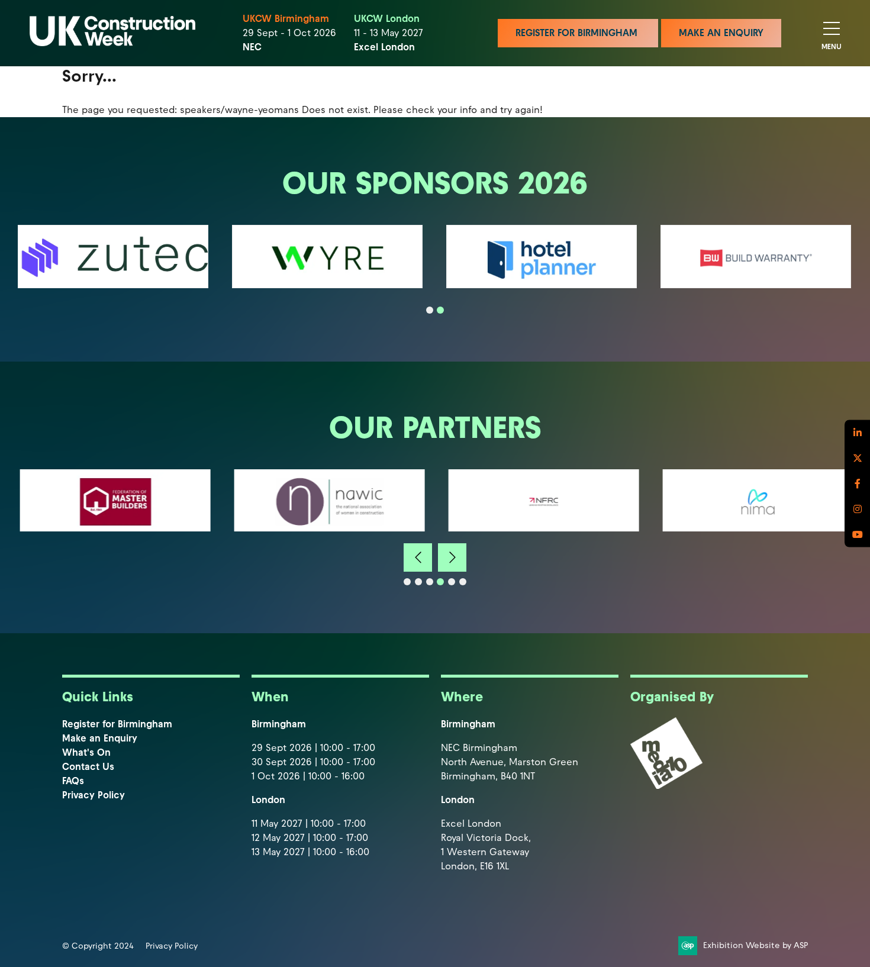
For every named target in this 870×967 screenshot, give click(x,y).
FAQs (73, 781)
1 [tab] (429, 310)
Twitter (857, 458)
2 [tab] (440, 310)
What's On (86, 752)
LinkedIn (857, 433)
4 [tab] (440, 581)
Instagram (857, 509)
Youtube (857, 534)
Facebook (857, 484)
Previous (418, 557)
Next (452, 557)
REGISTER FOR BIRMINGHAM (577, 32)
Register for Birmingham (117, 724)
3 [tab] (429, 581)
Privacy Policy (93, 795)
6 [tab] (462, 581)
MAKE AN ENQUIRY (721, 32)
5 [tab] (451, 581)
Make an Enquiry (99, 738)
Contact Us (88, 766)
